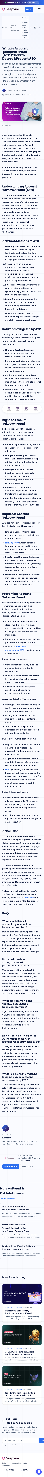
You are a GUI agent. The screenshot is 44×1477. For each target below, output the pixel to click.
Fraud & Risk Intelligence (14, 27)
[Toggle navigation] (39, 9)
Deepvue (29, 897)
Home (4, 27)
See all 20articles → (8, 1199)
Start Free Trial (10, 1166)
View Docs (26, 1166)
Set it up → (33, 3)
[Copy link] (40, 27)
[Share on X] (31, 27)
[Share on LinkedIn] (35, 27)
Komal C (10, 90)
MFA (7, 769)
